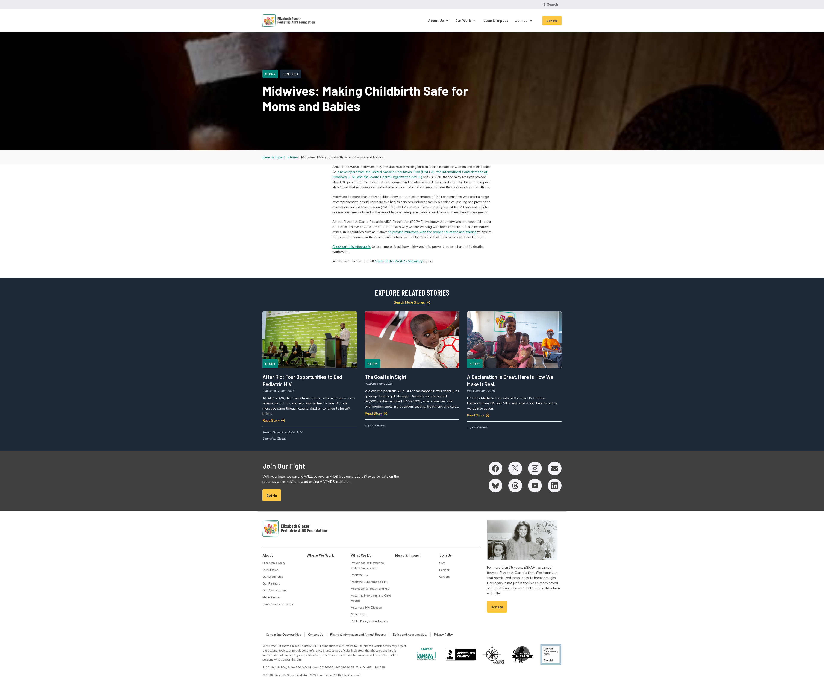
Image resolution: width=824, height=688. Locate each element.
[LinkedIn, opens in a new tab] (555, 485)
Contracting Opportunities (283, 635)
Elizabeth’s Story (273, 563)
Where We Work (320, 555)
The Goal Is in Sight (385, 377)
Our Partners (271, 584)
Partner (444, 570)
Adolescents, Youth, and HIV (370, 589)
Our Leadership (272, 577)
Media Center (271, 597)
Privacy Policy (443, 635)
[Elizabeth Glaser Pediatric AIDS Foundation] (294, 528)
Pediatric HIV (359, 575)
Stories (293, 157)
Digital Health (360, 614)
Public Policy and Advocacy (369, 621)
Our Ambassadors (274, 590)
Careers (444, 577)
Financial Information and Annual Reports (358, 635)
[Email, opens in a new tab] (555, 468)
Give (442, 563)
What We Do (361, 555)
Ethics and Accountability (410, 635)
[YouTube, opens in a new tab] (535, 485)
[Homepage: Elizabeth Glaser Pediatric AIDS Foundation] (277, 20)
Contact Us (315, 635)
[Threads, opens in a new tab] (515, 485)
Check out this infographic (351, 246)
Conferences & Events (277, 604)
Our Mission (270, 570)
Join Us (445, 555)
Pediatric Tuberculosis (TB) (369, 582)
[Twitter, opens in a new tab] (515, 468)
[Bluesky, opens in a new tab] (495, 485)
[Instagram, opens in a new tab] (535, 468)
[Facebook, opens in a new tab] (495, 468)
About (267, 555)
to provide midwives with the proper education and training (432, 232)
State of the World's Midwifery (399, 261)
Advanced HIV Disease (366, 608)
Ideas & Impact (273, 157)
